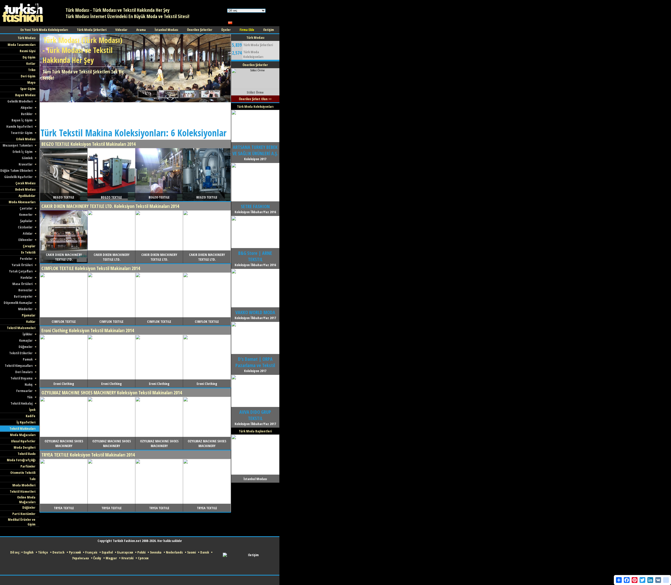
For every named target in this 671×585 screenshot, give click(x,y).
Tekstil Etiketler (21, 353)
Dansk (204, 552)
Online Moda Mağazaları (26, 499)
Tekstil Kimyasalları (19, 365)
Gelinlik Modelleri (20, 101)
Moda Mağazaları (22, 434)
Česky (97, 558)
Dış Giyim (29, 57)
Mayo (31, 82)
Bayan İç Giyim (22, 120)
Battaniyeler (23, 296)
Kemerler (26, 214)
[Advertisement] (135, 114)
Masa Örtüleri (22, 283)
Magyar (111, 558)
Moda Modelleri (23, 485)
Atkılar (28, 233)
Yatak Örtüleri (22, 264)
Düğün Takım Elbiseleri (16, 170)
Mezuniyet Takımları (18, 145)
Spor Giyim (27, 88)
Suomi (191, 552)
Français (91, 552)
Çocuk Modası (25, 183)
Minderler (25, 309)
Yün (30, 397)
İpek (32, 409)
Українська (80, 558)
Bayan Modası (25, 95)
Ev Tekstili (28, 252)
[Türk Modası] (26, 25)
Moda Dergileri (24, 447)
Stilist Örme (255, 92)
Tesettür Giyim (22, 132)
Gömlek (27, 157)
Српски (143, 558)
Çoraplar (29, 246)
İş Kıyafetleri (26, 422)
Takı (32, 478)
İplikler (28, 334)
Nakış (29, 384)
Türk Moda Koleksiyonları (253, 54)
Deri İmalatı (24, 371)
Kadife (30, 416)
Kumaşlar (26, 340)
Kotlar (30, 63)
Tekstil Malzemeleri (21, 327)
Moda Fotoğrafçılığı (21, 460)
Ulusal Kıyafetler (23, 441)
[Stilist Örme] (255, 88)
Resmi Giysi (27, 51)
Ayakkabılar (27, 195)
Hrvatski (127, 558)
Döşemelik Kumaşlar (18, 302)
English (29, 552)
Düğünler (28, 507)
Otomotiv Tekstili (22, 472)
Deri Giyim (28, 76)
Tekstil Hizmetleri (22, 491)
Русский (75, 552)
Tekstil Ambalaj (21, 403)
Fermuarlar (24, 390)
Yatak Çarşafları (21, 271)
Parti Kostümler (23, 513)
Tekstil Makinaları (22, 428)
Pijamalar (28, 315)
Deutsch (58, 552)
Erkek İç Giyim (23, 151)
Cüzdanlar (25, 227)
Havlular (26, 277)
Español (107, 552)
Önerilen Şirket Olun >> (255, 98)
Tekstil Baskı (26, 453)
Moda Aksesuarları (22, 202)
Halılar (30, 321)
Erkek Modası (25, 139)
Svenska (155, 552)
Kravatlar (26, 164)
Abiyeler (27, 107)
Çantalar (26, 208)
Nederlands (174, 552)
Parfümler (27, 466)
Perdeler (26, 258)
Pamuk (28, 359)
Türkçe (43, 552)
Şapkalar (26, 220)
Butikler (27, 113)
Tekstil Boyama (21, 378)
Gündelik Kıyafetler (18, 176)
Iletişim (253, 554)
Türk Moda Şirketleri (258, 44)
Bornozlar (25, 290)
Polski (141, 552)
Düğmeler (26, 346)
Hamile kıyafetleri (19, 126)
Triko (31, 69)
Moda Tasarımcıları (21, 44)
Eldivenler (25, 239)
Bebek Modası (25, 189)
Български (125, 552)
